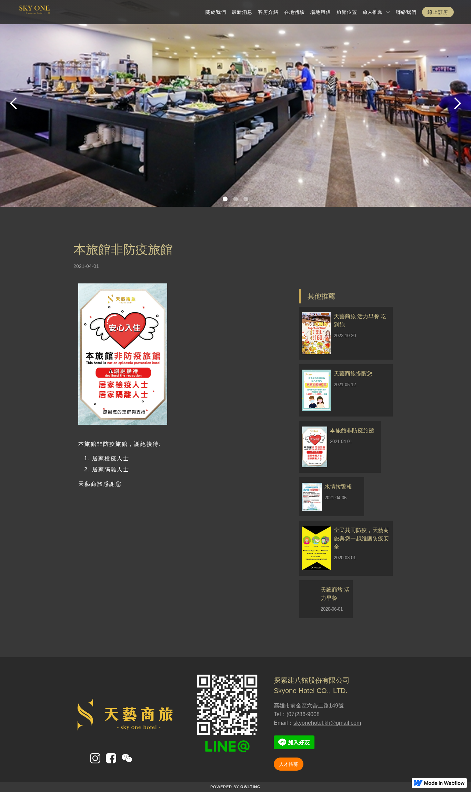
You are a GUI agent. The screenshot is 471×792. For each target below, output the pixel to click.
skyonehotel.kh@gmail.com (327, 723)
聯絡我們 (406, 12)
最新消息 (242, 12)
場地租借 (320, 12)
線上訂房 (438, 12)
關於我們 (216, 12)
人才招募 (288, 764)
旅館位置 (347, 12)
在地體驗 (294, 12)
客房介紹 (268, 12)
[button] (376, 12)
